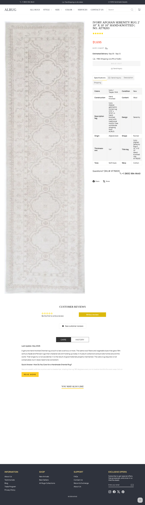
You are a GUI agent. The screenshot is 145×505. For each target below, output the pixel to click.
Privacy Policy (10, 490)
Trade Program (10, 486)
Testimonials (10, 480)
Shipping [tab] (97, 82)
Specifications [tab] (99, 78)
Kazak (30, 354)
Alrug (10, 10)
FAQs (76, 476)
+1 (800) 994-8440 (131, 173)
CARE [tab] (63, 339)
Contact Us (97, 10)
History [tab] (80, 339)
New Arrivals (44, 476)
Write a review (92, 314)
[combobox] (120, 10)
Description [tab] (128, 77)
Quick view (20, 439)
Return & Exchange (81, 483)
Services (82, 10)
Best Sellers (44, 480)
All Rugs (35, 10)
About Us (8, 476)
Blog (6, 483)
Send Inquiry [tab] (116, 78)
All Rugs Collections (47, 483)
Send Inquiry (117, 68)
